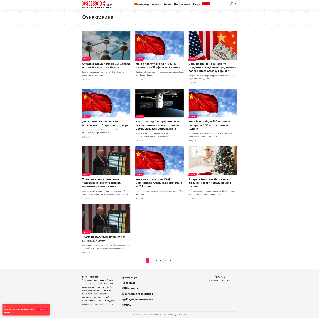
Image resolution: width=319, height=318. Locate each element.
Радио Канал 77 (179, 315)
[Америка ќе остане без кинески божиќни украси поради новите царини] (213, 160)
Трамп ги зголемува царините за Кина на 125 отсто (103, 238)
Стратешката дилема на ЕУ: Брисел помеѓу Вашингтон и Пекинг (106, 65)
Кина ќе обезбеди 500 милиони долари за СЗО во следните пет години (210, 125)
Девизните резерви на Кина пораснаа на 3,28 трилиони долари (105, 123)
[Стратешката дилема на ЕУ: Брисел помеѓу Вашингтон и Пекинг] (106, 45)
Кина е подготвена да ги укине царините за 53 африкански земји (157, 65)
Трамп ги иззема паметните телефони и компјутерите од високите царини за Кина (101, 182)
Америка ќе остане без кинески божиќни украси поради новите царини (210, 182)
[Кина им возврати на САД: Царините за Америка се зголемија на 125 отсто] (159, 160)
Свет (86, 59)
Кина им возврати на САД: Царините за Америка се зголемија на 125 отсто (158, 182)
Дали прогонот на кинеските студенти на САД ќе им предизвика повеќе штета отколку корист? (212, 67)
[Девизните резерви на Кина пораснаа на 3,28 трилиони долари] (106, 103)
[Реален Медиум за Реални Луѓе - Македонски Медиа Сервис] (97, 4)
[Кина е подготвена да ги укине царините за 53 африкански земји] (159, 45)
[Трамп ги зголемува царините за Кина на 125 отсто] (106, 218)
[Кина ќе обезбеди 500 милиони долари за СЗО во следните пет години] (213, 103)
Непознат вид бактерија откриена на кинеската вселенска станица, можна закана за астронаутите (157, 125)
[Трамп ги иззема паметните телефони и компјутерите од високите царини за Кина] (106, 160)
